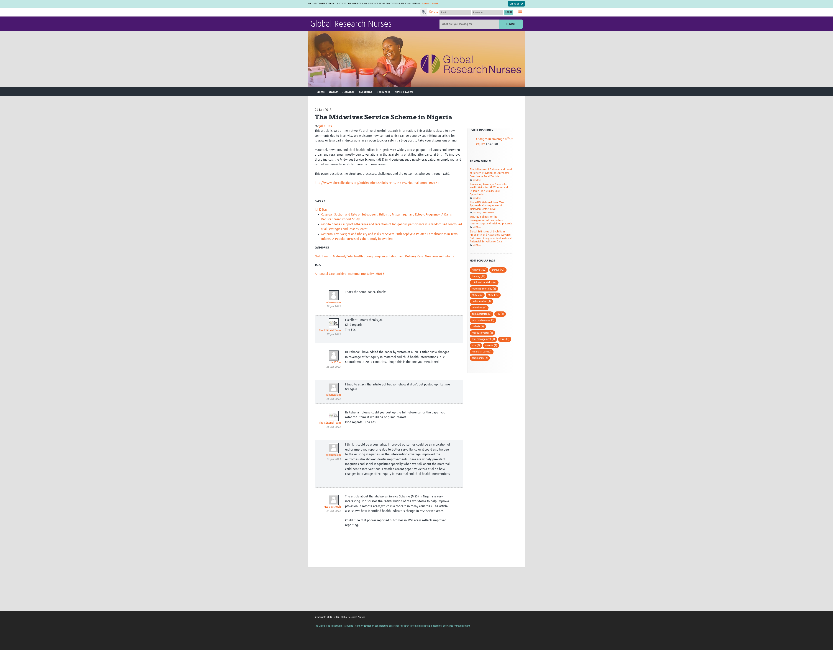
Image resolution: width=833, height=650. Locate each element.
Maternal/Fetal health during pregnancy (360, 256)
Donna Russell (488, 213)
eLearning (365, 91)
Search (511, 24)
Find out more (430, 3)
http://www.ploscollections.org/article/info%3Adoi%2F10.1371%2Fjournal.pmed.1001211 (378, 182)
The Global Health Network (342, 12)
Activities (348, 91)
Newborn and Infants (439, 256)
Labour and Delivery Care (406, 256)
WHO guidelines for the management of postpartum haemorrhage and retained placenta (491, 220)
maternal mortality (361, 273)
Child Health (323, 256)
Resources (383, 91)
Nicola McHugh (332, 506)
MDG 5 (380, 273)
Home (321, 91)
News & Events (404, 91)
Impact (333, 91)
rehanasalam (333, 302)
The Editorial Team (330, 330)
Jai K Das (325, 126)
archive (341, 273)
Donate (433, 11)
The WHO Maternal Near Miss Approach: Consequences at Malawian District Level (487, 206)
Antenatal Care (325, 273)
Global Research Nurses (351, 24)
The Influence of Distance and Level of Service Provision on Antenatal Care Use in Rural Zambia (491, 173)
